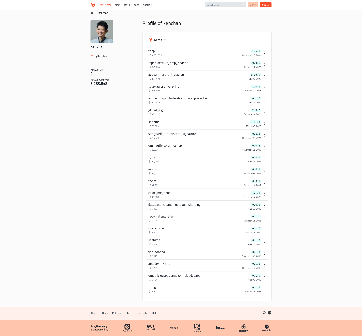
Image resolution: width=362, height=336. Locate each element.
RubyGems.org (98, 326)
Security (142, 313)
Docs (136, 5)
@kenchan (101, 56)
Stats (127, 5)
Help (154, 313)
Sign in (253, 5)
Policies (116, 313)
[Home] (92, 13)
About (94, 313)
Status (129, 313)
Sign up (265, 5)
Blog (117, 5)
